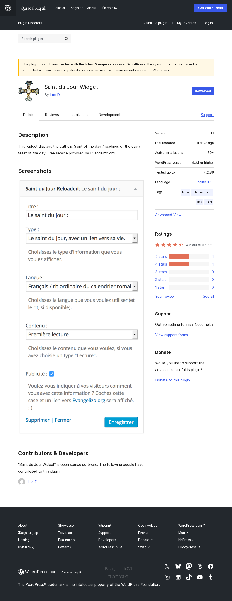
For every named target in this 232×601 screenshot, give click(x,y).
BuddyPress (189, 547)
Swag (144, 547)
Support (207, 114)
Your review (165, 296)
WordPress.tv (110, 547)
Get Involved (148, 525)
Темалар (65, 533)
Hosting (24, 540)
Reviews (52, 114)
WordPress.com (192, 525)
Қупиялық (26, 547)
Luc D (55, 94)
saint (209, 201)
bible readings (202, 192)
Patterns (64, 547)
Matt (183, 533)
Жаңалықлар (28, 533)
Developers (107, 540)
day (199, 201)
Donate (145, 540)
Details (28, 114)
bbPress (186, 540)
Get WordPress (210, 8)
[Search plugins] (66, 38)
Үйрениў (105, 525)
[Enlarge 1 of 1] (139, 185)
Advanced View (168, 214)
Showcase (66, 525)
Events (143, 533)
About (22, 525)
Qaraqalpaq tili (71, 572)
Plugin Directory (30, 23)
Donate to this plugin (172, 380)
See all (208, 296)
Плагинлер (66, 540)
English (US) (205, 182)
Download (203, 91)
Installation (79, 114)
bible (185, 192)
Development (109, 114)
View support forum (171, 335)
